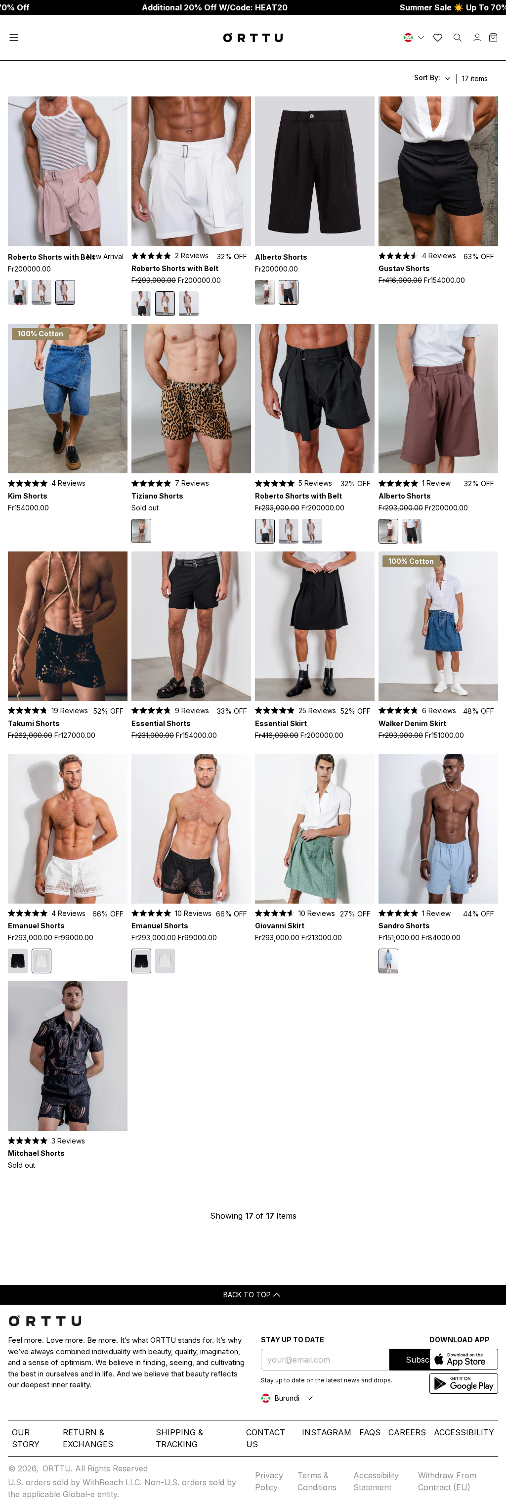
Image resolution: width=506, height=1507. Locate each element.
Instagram (326, 1432)
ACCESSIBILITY (464, 1432)
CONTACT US (265, 1438)
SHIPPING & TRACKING (179, 1438)
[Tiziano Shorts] (191, 399)
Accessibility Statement (376, 1481)
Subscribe (425, 1360)
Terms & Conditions (317, 1481)
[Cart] (493, 37)
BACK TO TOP (247, 1294)
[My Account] (477, 37)
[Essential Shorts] (191, 626)
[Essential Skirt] (315, 626)
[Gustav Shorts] (438, 171)
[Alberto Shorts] (315, 171)
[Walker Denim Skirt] (438, 626)
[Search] (457, 37)
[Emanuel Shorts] (67, 829)
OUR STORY (26, 1438)
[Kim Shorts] (67, 399)
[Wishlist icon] (438, 38)
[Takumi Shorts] (67, 626)
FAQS (369, 1432)
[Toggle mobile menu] (14, 38)
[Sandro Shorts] (438, 829)
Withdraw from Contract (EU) (447, 1481)
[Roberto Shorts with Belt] (67, 171)
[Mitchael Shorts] (67, 1056)
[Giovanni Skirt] (315, 829)
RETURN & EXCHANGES (88, 1438)
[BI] (415, 38)
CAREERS (407, 1432)
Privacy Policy (269, 1481)
